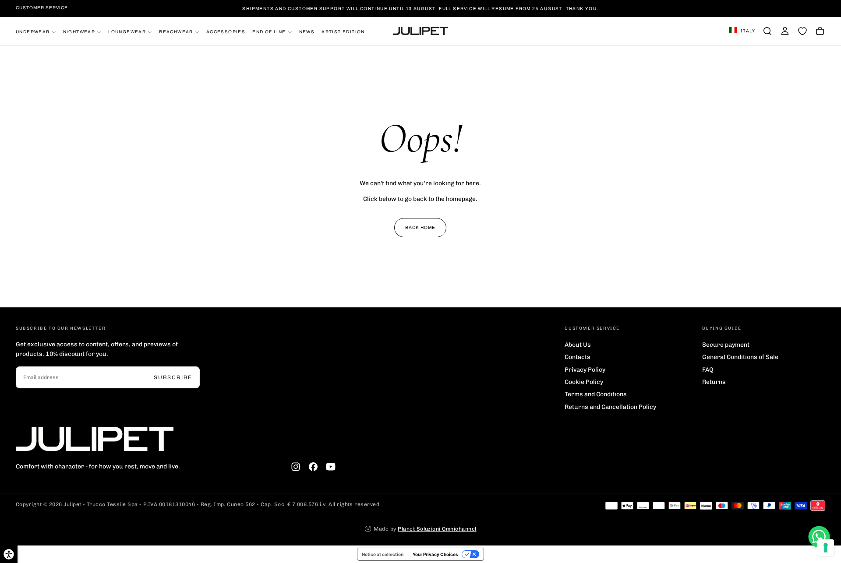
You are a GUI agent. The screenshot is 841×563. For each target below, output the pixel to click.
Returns (714, 382)
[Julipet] (94, 438)
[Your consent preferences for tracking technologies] (825, 547)
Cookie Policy (584, 382)
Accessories (225, 31)
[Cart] (820, 31)
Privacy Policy (585, 369)
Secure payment (725, 344)
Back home (420, 227)
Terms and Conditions (596, 394)
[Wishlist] (802, 31)
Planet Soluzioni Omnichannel (437, 529)
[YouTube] (330, 466)
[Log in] (785, 31)
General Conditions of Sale (740, 357)
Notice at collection (382, 554)
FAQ (708, 369)
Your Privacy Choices (435, 554)
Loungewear (127, 31)
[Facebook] (313, 466)
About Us (578, 344)
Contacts (577, 357)
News (307, 31)
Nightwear (79, 31)
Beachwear (176, 31)
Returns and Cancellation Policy (610, 407)
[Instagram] (295, 466)
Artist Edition (343, 31)
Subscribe (173, 377)
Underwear (33, 31)
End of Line (269, 31)
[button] (742, 31)
